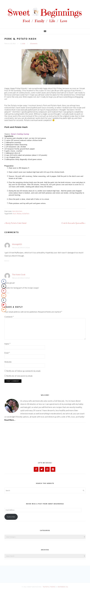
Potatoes (19, 213)
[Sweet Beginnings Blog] (45, 24)
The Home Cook (18, 274)
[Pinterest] (53, 469)
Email (7, 353)
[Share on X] (3, 286)
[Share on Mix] (3, 309)
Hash (14, 213)
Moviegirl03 (17, 244)
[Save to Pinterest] (3, 291)
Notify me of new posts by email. (19, 376)
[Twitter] (41, 469)
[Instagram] (47, 469)
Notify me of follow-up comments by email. (23, 371)
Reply (6, 261)
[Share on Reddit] (3, 295)
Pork (20, 211)
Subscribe (11, 517)
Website (8, 362)
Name (7, 344)
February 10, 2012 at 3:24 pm (21, 278)
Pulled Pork (25, 213)
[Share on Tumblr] (3, 300)
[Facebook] (36, 469)
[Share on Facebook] (3, 281)
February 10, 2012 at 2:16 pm (21, 247)
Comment (9, 317)
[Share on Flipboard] (3, 305)
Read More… (9, 420)
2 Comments (34, 43)
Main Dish (15, 211)
